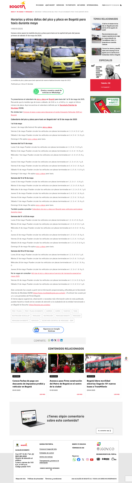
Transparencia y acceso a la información (49, 462)
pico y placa (41, 99)
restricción (48, 316)
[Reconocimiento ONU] (98, 459)
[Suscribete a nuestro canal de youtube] (91, 459)
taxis (75, 311)
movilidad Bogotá (63, 316)
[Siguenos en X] (83, 459)
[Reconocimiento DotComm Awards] (105, 459)
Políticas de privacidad (35, 479)
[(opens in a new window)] (58, 340)
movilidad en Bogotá (20, 320)
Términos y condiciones (53, 479)
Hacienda (16, 376)
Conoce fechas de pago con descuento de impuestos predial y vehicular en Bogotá (28, 383)
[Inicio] (17, 5)
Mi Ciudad (20, 12)
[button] (49, 340)
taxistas (66, 311)
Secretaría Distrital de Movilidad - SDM (57, 320)
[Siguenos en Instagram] (87, 459)
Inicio (13, 12)
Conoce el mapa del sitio (48, 449)
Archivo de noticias (46, 457)
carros (49, 311)
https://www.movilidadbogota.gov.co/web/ (49, 293)
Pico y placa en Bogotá (34, 311)
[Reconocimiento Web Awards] (114, 459)
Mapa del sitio (21, 479)
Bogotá (52, 99)
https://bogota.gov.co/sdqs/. (39, 305)
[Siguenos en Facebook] (74, 459)
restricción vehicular (20, 316)
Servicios (35, 320)
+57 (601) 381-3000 (24, 455)
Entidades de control (47, 453)
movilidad (36, 316)
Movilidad (28, 12)
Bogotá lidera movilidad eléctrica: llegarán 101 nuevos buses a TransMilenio (101, 383)
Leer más (42, 394)
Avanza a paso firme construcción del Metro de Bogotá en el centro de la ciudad (66, 383)
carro (57, 311)
